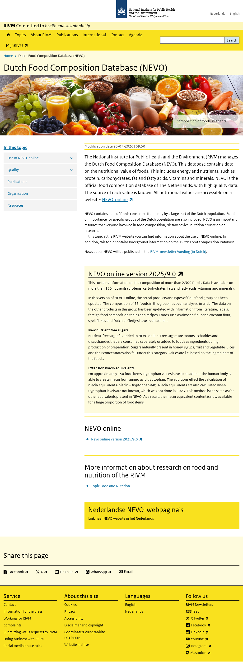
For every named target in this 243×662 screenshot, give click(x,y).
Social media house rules (23, 645)
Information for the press (23, 611)
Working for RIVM (17, 618)
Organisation (18, 193)
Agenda (135, 34)
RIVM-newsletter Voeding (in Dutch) (178, 251)
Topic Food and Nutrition (110, 486)
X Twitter (212, 618)
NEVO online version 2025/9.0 (135, 274)
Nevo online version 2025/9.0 (116, 439)
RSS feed (193, 611)
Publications (67, 34)
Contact (117, 34)
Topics (20, 34)
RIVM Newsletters (199, 604)
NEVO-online (117, 199)
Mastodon (213, 652)
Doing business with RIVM (24, 639)
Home (8, 35)
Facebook (213, 625)
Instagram (213, 645)
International (94, 34)
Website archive (76, 644)
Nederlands (217, 14)
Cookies (70, 604)
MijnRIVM (18, 45)
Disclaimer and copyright (83, 625)
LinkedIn (212, 632)
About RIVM (41, 34)
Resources (15, 205)
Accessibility (73, 618)
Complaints (12, 625)
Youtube (212, 638)
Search (232, 40)
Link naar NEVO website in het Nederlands (121, 518)
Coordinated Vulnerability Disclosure (84, 635)
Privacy (69, 611)
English (234, 14)
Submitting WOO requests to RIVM (30, 632)
